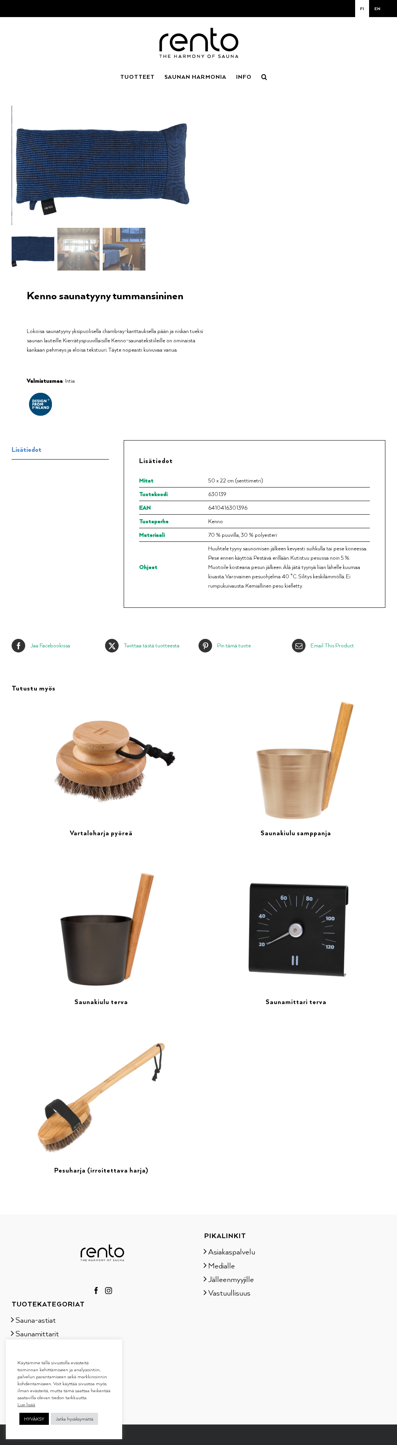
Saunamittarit (37, 1333)
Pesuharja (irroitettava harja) (101, 1170)
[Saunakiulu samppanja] (296, 705)
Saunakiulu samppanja (296, 833)
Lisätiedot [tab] (26, 449)
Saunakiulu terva (101, 1001)
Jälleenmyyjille (231, 1278)
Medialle (221, 1265)
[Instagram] (108, 1290)
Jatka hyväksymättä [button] (74, 1419)
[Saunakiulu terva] (101, 874)
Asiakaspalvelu (231, 1251)
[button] (264, 76)
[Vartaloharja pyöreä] (101, 705)
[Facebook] (96, 1290)
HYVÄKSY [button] (34, 1419)
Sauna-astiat (36, 1319)
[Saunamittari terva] (296, 874)
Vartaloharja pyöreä (101, 833)
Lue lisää (26, 1404)
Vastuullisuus (229, 1292)
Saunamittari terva (296, 1001)
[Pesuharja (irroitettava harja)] (101, 1043)
